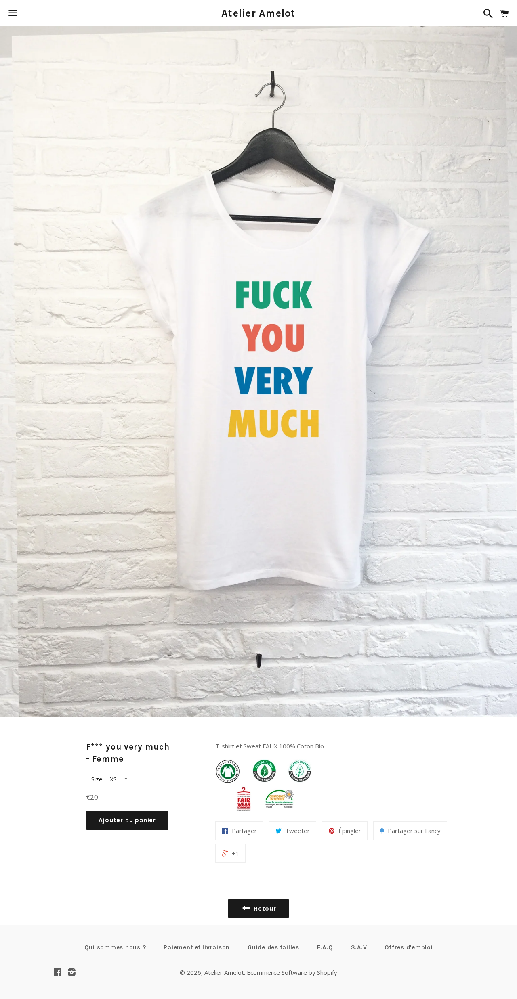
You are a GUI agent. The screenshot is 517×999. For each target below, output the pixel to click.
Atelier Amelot (258, 13)
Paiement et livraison (197, 947)
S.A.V (359, 947)
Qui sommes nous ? (115, 947)
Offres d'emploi (409, 947)
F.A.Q (325, 947)
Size (97, 779)
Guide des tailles (273, 947)
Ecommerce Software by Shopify (292, 972)
